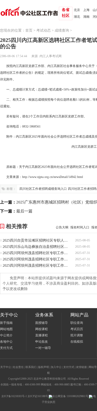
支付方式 (6, 348)
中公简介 (6, 335)
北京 (77, 10)
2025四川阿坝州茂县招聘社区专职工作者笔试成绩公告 (36, 253)
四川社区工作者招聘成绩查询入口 (43, 188)
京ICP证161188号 (38, 396)
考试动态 (43, 30)
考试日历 (76, 329)
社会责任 (18, 367)
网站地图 (6, 329)
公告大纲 (62, 227)
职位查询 (76, 322)
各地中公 (6, 341)
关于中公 (5, 367)
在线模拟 (76, 341)
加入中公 (56, 367)
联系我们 (30, 367)
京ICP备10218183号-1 (14, 396)
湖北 (77, 16)
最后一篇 (24, 211)
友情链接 (81, 367)
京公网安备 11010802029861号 (70, 396)
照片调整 (76, 335)
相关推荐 (17, 226)
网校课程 (41, 329)
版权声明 (43, 367)
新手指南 (6, 322)
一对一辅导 (43, 348)
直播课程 (41, 335)
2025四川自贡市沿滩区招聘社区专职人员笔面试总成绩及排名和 (36, 240)
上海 (86, 10)
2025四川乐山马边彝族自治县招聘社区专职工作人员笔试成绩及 (36, 247)
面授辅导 (41, 322)
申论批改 (41, 341)
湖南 (86, 16)
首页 (28, 30)
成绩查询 (62, 30)
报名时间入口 (79, 227)
